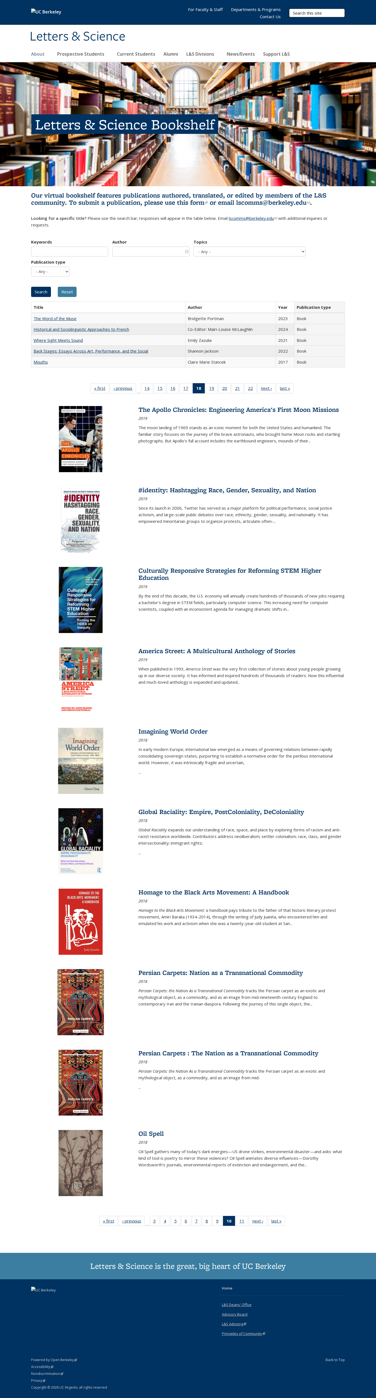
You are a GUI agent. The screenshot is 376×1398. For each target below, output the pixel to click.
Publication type (48, 262)
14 (149, 389)
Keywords (41, 242)
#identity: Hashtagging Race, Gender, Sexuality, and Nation (227, 490)
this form (192, 202)
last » (287, 389)
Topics (200, 242)
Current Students (136, 54)
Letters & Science (78, 36)
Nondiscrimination (47, 1373)
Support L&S (276, 54)
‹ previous (124, 389)
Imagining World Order (173, 731)
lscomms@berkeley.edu (273, 202)
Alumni (171, 54)
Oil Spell (151, 1133)
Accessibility (42, 1366)
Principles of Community (243, 1333)
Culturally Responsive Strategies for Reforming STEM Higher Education (229, 574)
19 (213, 389)
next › (268, 389)
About (38, 54)
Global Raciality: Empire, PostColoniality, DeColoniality (221, 811)
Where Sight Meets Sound (58, 340)
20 (226, 389)
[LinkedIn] (47, 1299)
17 (187, 389)
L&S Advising (234, 1323)
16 (174, 389)
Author (119, 242)
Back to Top (335, 1359)
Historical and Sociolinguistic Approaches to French (81, 329)
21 (239, 389)
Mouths (41, 362)
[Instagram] (57, 1299)
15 (161, 389)
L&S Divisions (200, 54)
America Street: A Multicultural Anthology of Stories (216, 651)
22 (252, 389)
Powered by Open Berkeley (54, 1360)
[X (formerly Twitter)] (36, 1299)
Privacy (38, 1380)
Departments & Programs (256, 9)
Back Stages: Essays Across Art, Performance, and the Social (91, 351)
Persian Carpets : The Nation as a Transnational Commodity (228, 1053)
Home (227, 1288)
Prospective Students (81, 54)
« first (101, 389)
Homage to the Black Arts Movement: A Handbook (213, 892)
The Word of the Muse (55, 318)
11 (243, 1222)
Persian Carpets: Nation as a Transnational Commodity (220, 972)
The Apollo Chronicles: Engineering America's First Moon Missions (238, 409)
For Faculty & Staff (205, 9)
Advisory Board (234, 1314)
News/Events (241, 54)
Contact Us (270, 16)
